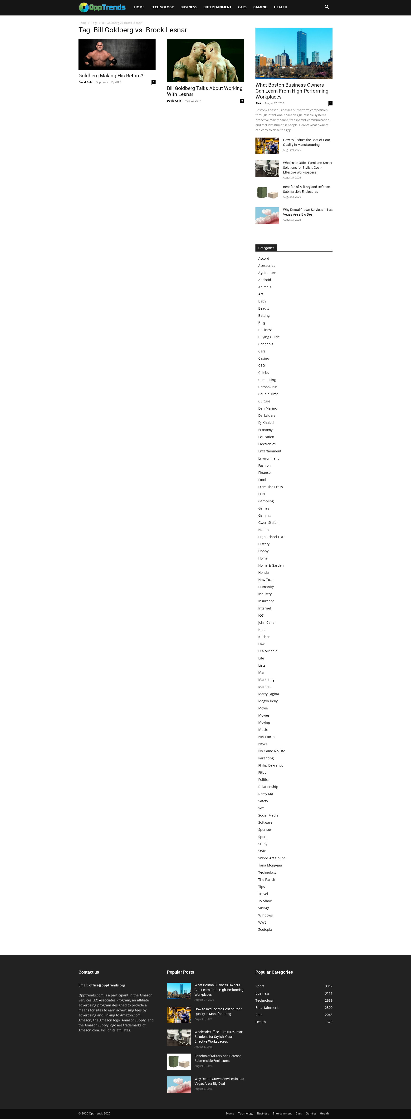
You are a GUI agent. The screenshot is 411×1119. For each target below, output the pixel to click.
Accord (263, 258)
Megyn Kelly (268, 701)
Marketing (266, 679)
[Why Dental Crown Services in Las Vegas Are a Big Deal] (267, 215)
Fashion (264, 465)
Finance (264, 472)
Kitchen (264, 636)
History (263, 544)
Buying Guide (269, 337)
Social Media (268, 815)
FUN (261, 494)
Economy (265, 429)
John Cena (266, 622)
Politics (263, 779)
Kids (261, 629)
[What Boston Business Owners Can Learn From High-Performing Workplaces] (294, 53)
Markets (264, 686)
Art (260, 294)
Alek (258, 103)
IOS (261, 615)
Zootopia (265, 929)
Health (280, 7)
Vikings (263, 908)
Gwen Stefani (268, 522)
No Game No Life (271, 751)
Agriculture (267, 272)
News (262, 744)
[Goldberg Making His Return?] (117, 54)
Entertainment (217, 7)
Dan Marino (267, 408)
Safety (263, 801)
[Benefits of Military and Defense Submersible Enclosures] (267, 192)
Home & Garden (271, 565)
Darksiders (266, 415)
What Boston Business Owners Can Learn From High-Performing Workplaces (291, 91)
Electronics (267, 444)
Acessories (266, 265)
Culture (264, 401)
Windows (265, 915)
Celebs (263, 372)
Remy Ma (265, 794)
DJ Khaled (266, 422)
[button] (327, 7)
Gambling (266, 501)
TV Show (265, 901)
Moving (264, 722)
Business (189, 7)
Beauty (263, 308)
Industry (265, 594)
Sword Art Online (272, 858)
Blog (261, 322)
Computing (267, 379)
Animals (264, 287)
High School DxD (271, 537)
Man (261, 672)
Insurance (266, 601)
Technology (162, 7)
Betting (264, 315)
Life (261, 658)
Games (263, 508)
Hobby (263, 551)
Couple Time (268, 394)
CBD (261, 365)
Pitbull (263, 772)
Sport (262, 836)
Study (262, 844)
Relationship (268, 786)
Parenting (266, 758)
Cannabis (265, 344)
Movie (263, 708)
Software (265, 822)
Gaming (260, 7)
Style (262, 851)
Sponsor (264, 829)
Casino (263, 358)
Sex (261, 808)
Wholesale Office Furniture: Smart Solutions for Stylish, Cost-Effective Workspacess (307, 167)
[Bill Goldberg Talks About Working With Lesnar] (205, 60)
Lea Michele (267, 651)
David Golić (85, 82)
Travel (263, 893)
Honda (263, 572)
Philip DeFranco (270, 765)
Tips (261, 886)
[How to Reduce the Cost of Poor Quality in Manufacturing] (267, 146)
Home (139, 7)
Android (264, 279)
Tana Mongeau (270, 865)
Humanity (266, 586)
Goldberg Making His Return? (110, 76)
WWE (262, 922)
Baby (262, 301)
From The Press (270, 487)
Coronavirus (268, 387)
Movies (263, 715)
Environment (268, 458)
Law (261, 644)
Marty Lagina (268, 694)
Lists (261, 665)
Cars (242, 7)
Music (263, 729)
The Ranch (266, 879)
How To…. (266, 579)
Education (266, 437)
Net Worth (266, 736)
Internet (264, 608)
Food (262, 479)
